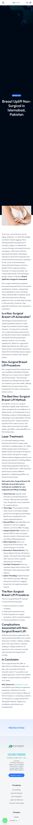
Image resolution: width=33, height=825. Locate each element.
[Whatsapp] (5, 820)
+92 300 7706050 (16, 754)
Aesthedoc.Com (20, 684)
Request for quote (15, 775)
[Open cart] (30, 3)
